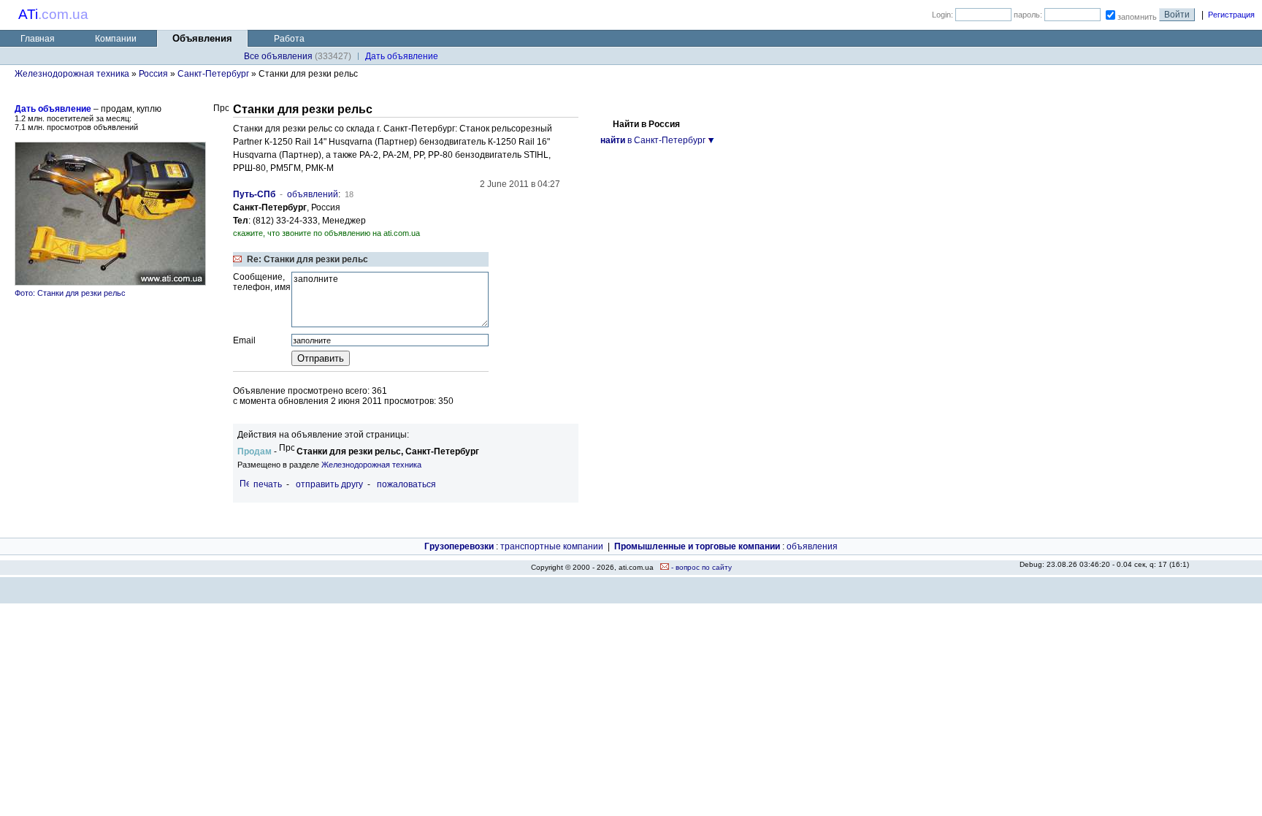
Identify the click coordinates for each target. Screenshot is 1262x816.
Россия (153, 74)
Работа (289, 39)
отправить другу (329, 484)
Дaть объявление (401, 56)
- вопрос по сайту (700, 567)
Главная (37, 39)
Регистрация (1231, 14)
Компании (116, 39)
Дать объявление (53, 109)
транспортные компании (551, 546)
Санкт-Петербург (213, 74)
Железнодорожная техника (72, 74)
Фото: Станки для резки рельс (70, 293)
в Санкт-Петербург (652, 140)
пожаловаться (406, 484)
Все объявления (278, 56)
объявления (812, 546)
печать (267, 484)
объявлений (312, 194)
